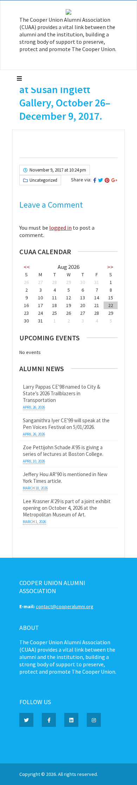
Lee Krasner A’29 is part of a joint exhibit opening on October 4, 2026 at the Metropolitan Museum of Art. (67, 508)
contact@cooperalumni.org (64, 606)
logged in (60, 227)
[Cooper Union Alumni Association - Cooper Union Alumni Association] (68, 13)
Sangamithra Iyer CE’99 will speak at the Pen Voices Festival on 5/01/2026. (66, 423)
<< (27, 267)
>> (110, 267)
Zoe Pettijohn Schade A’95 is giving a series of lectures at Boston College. (63, 450)
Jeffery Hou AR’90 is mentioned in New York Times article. (65, 477)
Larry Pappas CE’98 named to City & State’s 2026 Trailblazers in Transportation (61, 393)
